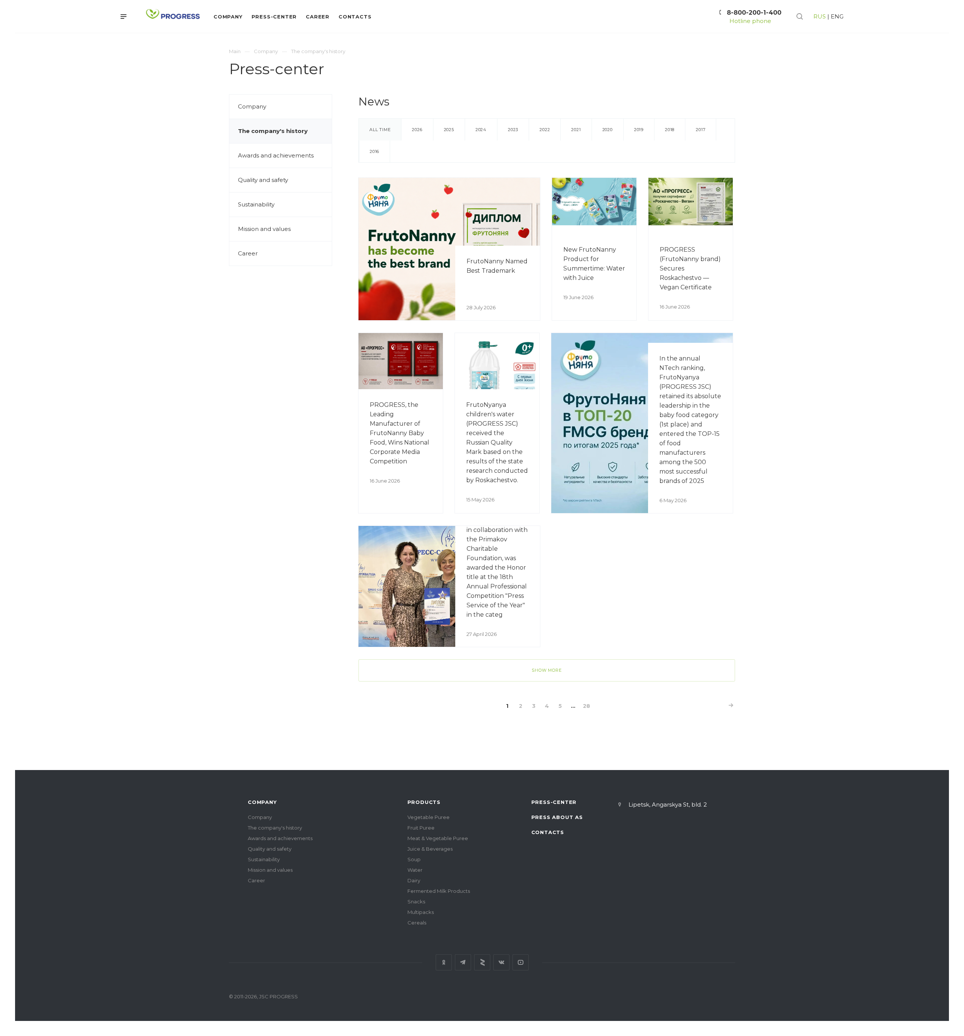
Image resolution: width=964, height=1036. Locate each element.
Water (415, 870)
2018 (669, 129)
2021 (576, 129)
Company (252, 106)
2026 (417, 129)
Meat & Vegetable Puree (437, 838)
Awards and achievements (276, 155)
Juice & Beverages (430, 849)
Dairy (413, 880)
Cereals (416, 923)
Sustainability (256, 204)
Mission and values (264, 228)
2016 (374, 151)
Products (424, 802)
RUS (819, 16)
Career (248, 253)
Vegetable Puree (428, 817)
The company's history (273, 130)
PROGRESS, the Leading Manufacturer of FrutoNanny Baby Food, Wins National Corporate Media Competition (399, 433)
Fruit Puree (421, 828)
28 (586, 706)
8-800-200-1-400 (754, 12)
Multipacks (420, 912)
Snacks (416, 901)
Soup (414, 859)
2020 (607, 129)
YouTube (521, 962)
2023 (513, 129)
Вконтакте (501, 962)
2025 (449, 129)
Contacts (547, 832)
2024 (481, 129)
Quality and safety (263, 179)
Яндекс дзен (482, 962)
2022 (545, 129)
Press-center (554, 802)
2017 (700, 129)
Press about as (557, 817)
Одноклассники (444, 962)
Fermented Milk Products (438, 891)
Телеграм (463, 962)
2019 (639, 129)
